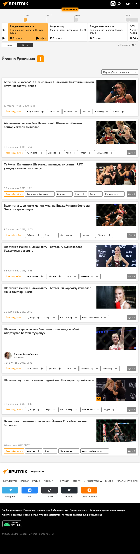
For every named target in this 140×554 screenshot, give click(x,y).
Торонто (102, 235)
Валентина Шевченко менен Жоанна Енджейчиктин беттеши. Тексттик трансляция (47, 207)
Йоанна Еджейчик (18, 58)
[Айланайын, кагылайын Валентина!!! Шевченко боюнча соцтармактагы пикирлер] (116, 132)
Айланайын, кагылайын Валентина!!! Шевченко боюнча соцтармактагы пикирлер (43, 125)
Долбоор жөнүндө (12, 510)
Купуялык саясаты (12, 514)
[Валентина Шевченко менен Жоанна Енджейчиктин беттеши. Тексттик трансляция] (116, 215)
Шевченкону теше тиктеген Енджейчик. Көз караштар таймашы (49, 380)
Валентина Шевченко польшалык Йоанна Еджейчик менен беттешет (45, 423)
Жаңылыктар (33, 111)
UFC (84, 111)
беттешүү (99, 111)
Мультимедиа (88, 409)
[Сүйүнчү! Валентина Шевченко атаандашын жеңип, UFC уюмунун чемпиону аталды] (116, 174)
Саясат (24, 480)
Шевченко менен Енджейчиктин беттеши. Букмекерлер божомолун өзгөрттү (43, 248)
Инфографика (93, 480)
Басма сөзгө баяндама (37, 194)
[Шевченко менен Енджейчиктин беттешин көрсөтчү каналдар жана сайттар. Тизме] (116, 297)
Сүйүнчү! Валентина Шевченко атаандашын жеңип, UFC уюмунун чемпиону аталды (43, 166)
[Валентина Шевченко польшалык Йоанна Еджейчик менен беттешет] (116, 430)
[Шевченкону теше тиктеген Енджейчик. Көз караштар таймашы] (116, 389)
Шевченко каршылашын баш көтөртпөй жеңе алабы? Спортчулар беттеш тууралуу (41, 331)
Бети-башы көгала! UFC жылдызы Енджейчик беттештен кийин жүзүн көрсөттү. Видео (49, 84)
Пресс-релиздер (79, 510)
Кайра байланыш (92, 514)
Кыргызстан (32, 152)
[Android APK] (12, 524)
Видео (116, 111)
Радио (36, 480)
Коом (68, 152)
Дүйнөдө (68, 111)
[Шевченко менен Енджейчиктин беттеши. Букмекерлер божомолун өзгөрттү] (116, 256)
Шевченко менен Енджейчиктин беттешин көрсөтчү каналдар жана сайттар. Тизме (47, 290)
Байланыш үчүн (59, 510)
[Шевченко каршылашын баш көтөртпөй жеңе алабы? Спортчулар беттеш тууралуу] (116, 338)
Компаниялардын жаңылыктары (107, 510)
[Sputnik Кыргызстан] (17, 6)
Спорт (51, 111)
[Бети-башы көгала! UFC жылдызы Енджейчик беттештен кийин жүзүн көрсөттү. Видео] (116, 91)
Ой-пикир (108, 368)
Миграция (63, 480)
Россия (48, 480)
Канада (85, 235)
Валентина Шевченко (92, 317)
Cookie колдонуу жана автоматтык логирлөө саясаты (52, 514)
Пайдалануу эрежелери (36, 510)
